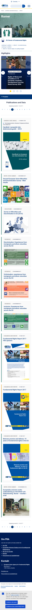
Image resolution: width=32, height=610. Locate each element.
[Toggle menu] (29, 6)
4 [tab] (21, 91)
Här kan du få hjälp (8, 551)
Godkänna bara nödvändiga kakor (15, 606)
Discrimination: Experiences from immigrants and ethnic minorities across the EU (15, 244)
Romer (21, 10)
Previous (3, 73)
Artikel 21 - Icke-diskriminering (19, 45)
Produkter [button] (5, 96)
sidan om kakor (15, 595)
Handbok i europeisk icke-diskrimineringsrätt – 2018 (12, 128)
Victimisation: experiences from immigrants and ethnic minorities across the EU (15, 276)
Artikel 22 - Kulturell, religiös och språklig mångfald (13, 48)
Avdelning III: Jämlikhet (6, 45)
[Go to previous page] (5, 109)
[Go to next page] (27, 109)
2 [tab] (14, 91)
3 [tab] (17, 91)
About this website (4, 586)
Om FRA (5, 545)
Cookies (16, 586)
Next (29, 73)
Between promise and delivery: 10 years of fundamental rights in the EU (16, 440)
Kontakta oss (4, 571)
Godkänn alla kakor (11, 602)
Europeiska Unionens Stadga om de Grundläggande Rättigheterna (16, 548)
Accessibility (3, 587)
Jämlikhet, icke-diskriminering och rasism (13, 10)
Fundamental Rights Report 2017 (14, 390)
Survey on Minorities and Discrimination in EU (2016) (13, 213)
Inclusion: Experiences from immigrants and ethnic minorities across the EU (15, 308)
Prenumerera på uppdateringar (11, 555)
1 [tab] (10, 91)
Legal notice (10, 586)
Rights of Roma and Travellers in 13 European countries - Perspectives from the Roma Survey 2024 (16, 80)
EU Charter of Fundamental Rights (16, 40)
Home (2, 10)
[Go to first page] (2, 109)
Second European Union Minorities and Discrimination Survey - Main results (15, 180)
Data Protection (22, 586)
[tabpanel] (16, 72)
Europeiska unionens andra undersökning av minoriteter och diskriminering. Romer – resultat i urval (14, 492)
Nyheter (5, 553)
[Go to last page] (29, 109)
